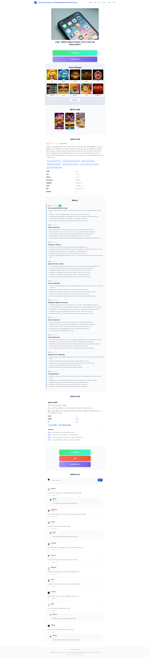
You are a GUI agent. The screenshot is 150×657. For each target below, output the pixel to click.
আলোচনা (114, 2)
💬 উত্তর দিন (54, 495)
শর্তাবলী (72, 649)
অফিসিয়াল (90, 2)
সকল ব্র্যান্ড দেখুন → (75, 100)
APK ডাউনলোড (75, 53)
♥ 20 (49, 516)
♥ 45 (49, 632)
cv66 (47, 147)
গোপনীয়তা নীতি (76, 649)
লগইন (99, 2)
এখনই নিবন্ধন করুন (75, 59)
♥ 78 (49, 495)
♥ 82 (49, 598)
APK (95, 2)
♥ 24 (49, 562)
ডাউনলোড (104, 2)
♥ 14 (49, 574)
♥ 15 (49, 610)
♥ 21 (49, 586)
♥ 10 (49, 528)
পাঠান (100, 480)
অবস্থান (109, 2)
